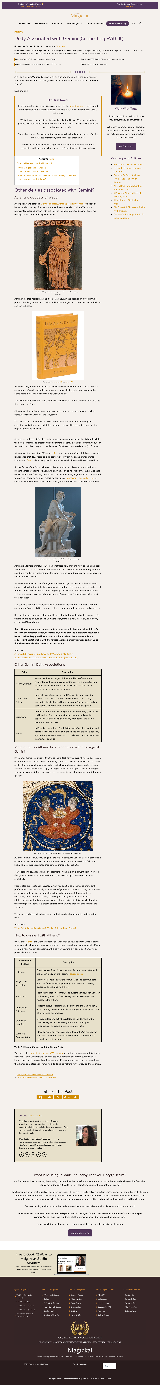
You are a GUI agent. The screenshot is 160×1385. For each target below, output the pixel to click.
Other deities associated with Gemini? (35, 163)
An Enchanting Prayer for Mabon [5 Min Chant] (37, 1157)
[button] (62, 23)
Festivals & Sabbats (51, 1382)
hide (51, 158)
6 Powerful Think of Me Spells (128, 164)
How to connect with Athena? (32, 179)
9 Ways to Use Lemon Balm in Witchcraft (35, 1154)
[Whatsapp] (58, 1177)
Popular (56, 23)
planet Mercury (77, 106)
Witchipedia (24, 23)
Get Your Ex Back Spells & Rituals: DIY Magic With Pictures (126, 179)
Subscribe (58, 939)
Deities (18, 32)
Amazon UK (69, 382)
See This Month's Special (30, 7)
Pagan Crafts (76, 1382)
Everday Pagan (77, 1375)
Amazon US (58, 382)
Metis (55, 453)
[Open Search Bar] (140, 23)
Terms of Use (130, 1382)
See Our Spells (126, 146)
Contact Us (129, 7)
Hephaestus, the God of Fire (79, 477)
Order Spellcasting (117, 23)
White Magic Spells (51, 1375)
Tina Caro (60, 46)
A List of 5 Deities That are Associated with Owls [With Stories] (46, 657)
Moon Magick (73, 23)
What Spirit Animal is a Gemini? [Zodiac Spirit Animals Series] (45, 1007)
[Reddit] (49, 1177)
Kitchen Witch (76, 1378)
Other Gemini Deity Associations (33, 171)
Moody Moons (41, 23)
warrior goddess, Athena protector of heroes (63, 203)
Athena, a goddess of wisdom (32, 167)
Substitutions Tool (23, 1381)
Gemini (29, 1021)
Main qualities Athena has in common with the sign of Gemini (47, 175)
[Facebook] (41, 1177)
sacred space (76, 1053)
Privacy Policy (130, 1378)
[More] (75, 1177)
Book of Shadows (95, 23)
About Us (101, 1375)
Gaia (29, 460)
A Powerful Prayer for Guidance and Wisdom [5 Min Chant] (44, 653)
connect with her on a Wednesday (46, 1132)
